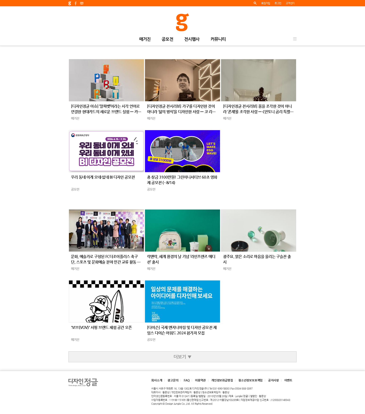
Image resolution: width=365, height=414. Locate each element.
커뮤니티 (218, 39)
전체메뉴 (295, 39)
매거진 (145, 39)
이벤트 (288, 380)
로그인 (278, 3)
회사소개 (156, 380)
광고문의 (173, 380)
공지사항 (273, 380)
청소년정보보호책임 (250, 380)
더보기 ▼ (182, 356)
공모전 (167, 39)
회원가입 (265, 3)
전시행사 (192, 39)
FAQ (186, 380)
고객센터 (290, 3)
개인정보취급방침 (222, 380)
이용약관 (200, 380)
